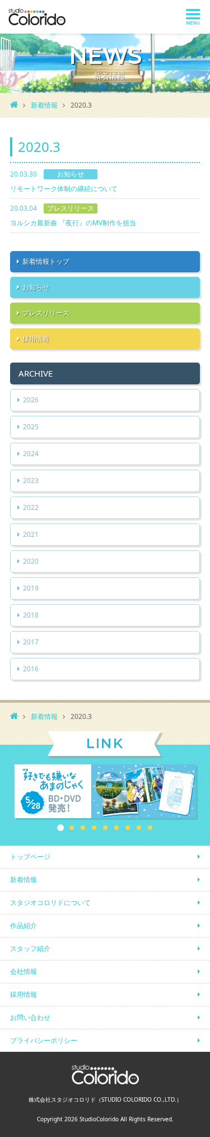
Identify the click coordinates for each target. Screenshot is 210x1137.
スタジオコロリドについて (50, 902)
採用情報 (23, 994)
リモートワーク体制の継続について (64, 188)
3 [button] (83, 827)
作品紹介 (23, 925)
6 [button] (116, 827)
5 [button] (105, 827)
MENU (193, 17)
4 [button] (94, 827)
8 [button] (139, 827)
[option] (105, 792)
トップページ (30, 856)
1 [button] (60, 827)
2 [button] (71, 827)
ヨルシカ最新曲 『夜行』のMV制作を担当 (73, 223)
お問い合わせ (30, 1017)
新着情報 (44, 105)
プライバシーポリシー (43, 1040)
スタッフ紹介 (30, 948)
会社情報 (23, 971)
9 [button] (150, 827)
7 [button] (127, 827)
